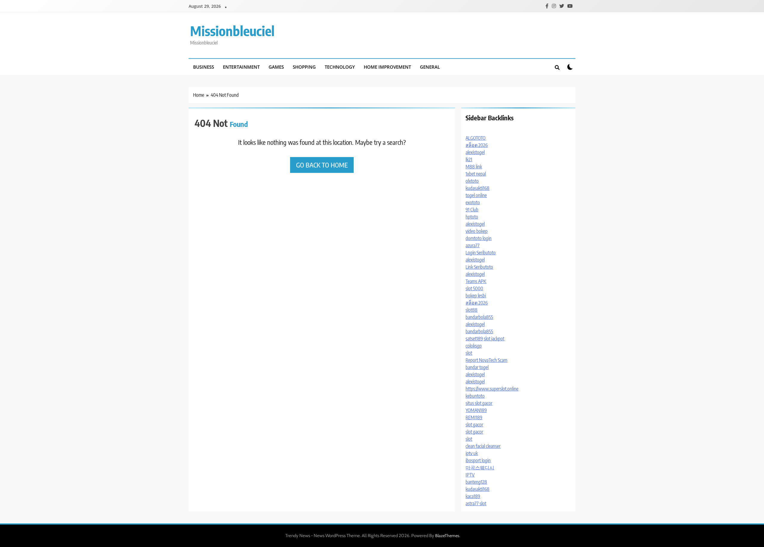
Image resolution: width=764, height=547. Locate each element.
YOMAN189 (476, 410)
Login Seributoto (481, 253)
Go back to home (322, 165)
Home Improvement (387, 67)
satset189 (474, 339)
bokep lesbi (476, 296)
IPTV (470, 475)
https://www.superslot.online (492, 389)
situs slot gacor (479, 403)
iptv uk (472, 453)
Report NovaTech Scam (486, 360)
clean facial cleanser (483, 446)
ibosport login (478, 460)
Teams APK (476, 281)
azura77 (473, 245)
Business (203, 67)
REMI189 (474, 417)
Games (276, 67)
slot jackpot (494, 339)
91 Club (472, 210)
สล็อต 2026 (477, 145)
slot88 (472, 310)
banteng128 (476, 482)
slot (469, 353)
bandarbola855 (479, 317)
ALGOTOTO (476, 138)
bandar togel (477, 367)
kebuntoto (475, 396)
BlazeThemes (447, 535)
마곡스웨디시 (480, 468)
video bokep (477, 231)
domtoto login (479, 238)
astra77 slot (476, 503)
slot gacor (474, 425)
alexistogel (475, 152)
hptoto (472, 217)
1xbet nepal (476, 174)
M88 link (474, 167)
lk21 (469, 159)
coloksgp (474, 346)
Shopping (304, 67)
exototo (473, 202)
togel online (476, 195)
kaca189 (473, 496)
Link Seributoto (479, 267)
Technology (340, 67)
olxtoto (472, 181)
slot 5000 (474, 288)
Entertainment (241, 67)
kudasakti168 (477, 188)
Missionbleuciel (232, 30)
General (430, 67)
